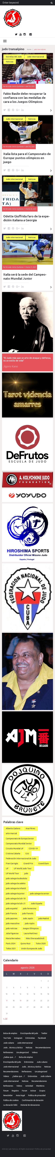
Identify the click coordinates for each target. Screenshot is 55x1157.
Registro (15, 1091)
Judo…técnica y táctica (13, 1048)
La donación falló (10, 1105)
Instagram (18, 1038)
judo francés (27, 913)
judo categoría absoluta (16, 878)
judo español (11, 908)
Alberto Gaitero (13, 828)
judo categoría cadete (15, 883)
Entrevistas (30, 1038)
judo (26, 873)
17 (6, 1000)
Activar (33, 1091)
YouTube (7, 1038)
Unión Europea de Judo (31, 948)
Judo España (36, 903)
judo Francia (11, 913)
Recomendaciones (43, 1048)
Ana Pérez (30, 828)
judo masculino (12, 923)
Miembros (40, 1086)
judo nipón (29, 923)
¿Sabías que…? (9, 1057)
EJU (27, 853)
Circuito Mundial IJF (14, 848)
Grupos (42, 1091)
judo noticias (11, 928)
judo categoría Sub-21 (15, 903)
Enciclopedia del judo (29, 1033)
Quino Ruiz (25, 943)
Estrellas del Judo (14, 57)
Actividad (29, 1086)
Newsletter (8, 1095)
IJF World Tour (12, 873)
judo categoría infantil (16, 888)
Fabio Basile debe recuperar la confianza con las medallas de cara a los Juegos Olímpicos (24, 97)
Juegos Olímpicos (31, 928)
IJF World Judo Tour (23, 868)
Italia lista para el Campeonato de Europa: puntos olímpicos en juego (27, 158)
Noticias (9, 62)
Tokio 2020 (41, 943)
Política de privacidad (37, 1095)
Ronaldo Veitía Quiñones (15, 86)
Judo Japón (28, 918)
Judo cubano (8, 1043)
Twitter (44, 1033)
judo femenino (29, 908)
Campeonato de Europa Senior (20, 838)
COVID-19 (33, 848)
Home (29, 49)
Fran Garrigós (12, 863)
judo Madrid (43, 918)
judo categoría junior (15, 893)
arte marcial (11, 833)
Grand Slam (43, 863)
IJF (7, 868)
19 (20, 1000)
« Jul (5, 1018)
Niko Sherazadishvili (35, 938)
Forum (6, 1091)
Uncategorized (22, 1052)
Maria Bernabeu (13, 938)
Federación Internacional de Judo (21, 858)
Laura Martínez (31, 933)
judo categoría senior (39, 893)
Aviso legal (20, 1095)
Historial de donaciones (30, 1105)
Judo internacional (35, 57)
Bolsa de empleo (10, 1033)
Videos (35, 1052)
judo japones (11, 918)
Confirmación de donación (33, 1100)
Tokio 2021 (11, 948)
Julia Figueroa (12, 933)
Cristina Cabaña (13, 853)
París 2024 (10, 943)
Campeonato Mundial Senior (19, 843)
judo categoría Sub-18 (15, 898)
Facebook (42, 1038)
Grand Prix (28, 863)
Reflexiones (8, 1052)
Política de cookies (11, 1100)
